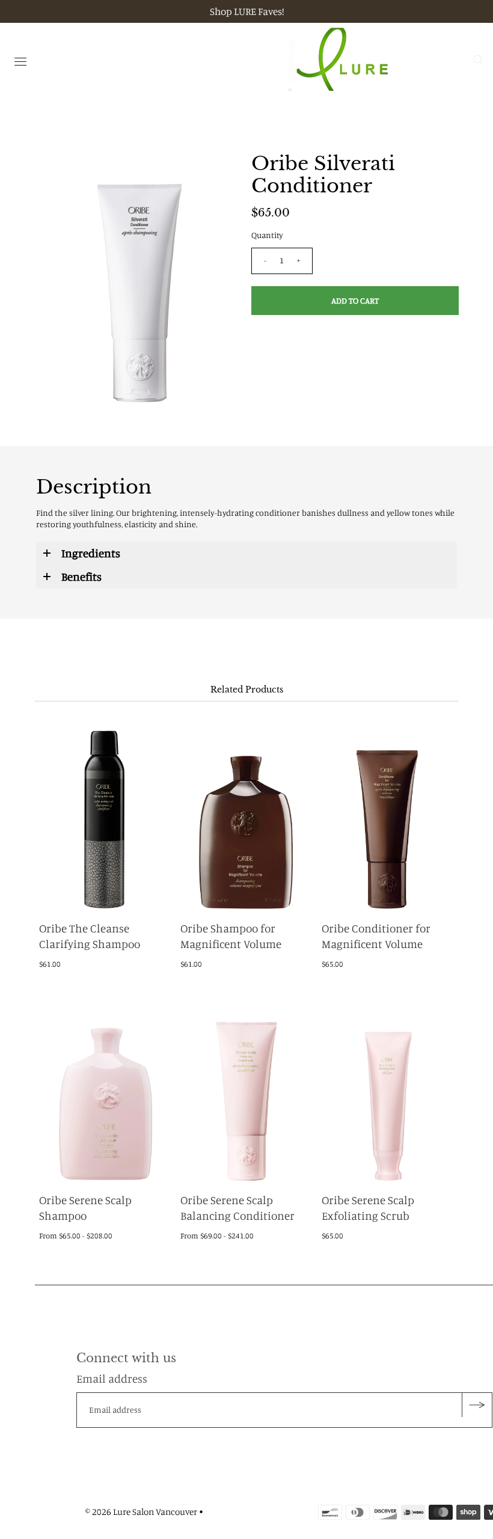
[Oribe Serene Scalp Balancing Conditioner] (246, 1084)
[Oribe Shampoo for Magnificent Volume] (246, 812)
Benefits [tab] (81, 576)
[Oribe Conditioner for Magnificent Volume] (388, 812)
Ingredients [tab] (90, 553)
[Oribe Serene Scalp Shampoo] (105, 1084)
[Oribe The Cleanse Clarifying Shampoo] (105, 812)
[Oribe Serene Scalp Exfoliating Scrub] (388, 1084)
